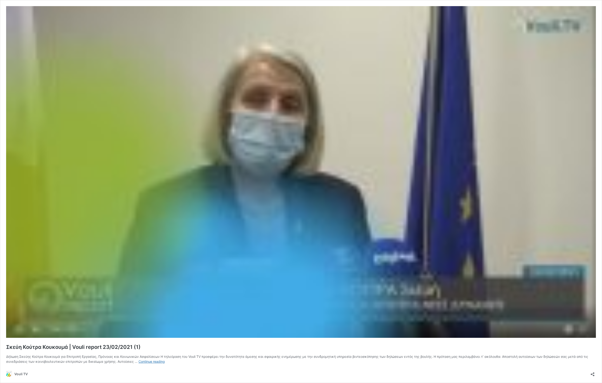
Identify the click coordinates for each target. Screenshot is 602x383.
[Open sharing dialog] (592, 372)
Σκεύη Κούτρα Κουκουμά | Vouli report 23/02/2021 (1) (73, 347)
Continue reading (152, 361)
